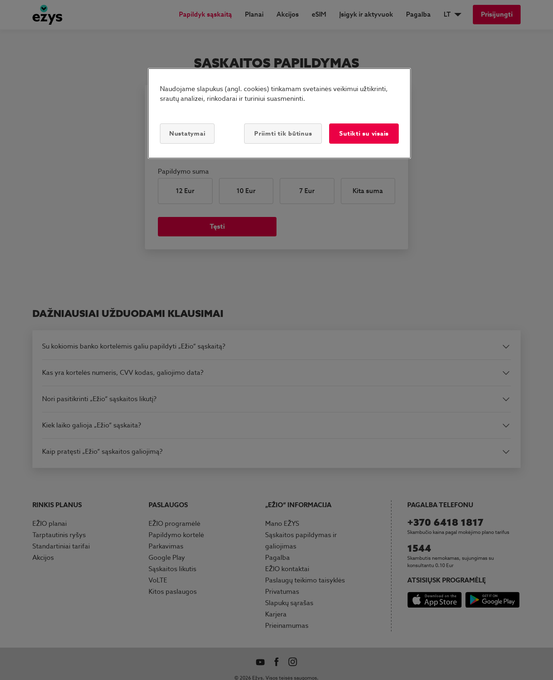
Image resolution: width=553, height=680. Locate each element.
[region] (279, 113)
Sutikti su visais (364, 133)
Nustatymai (187, 133)
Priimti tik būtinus (283, 133)
